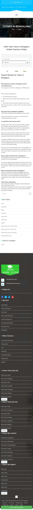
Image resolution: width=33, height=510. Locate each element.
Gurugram (3, 213)
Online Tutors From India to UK (8, 229)
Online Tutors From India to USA (9, 226)
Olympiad (3, 362)
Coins (2, 347)
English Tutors (4, 483)
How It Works (4, 351)
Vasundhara (4, 216)
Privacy (12, 505)
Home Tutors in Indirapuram (7, 452)
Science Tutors (4, 472)
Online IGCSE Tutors (6, 235)
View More (4, 399)
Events (26, 502)
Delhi (2, 203)
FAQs (21, 505)
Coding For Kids (4, 358)
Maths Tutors (4, 469)
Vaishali (3, 222)
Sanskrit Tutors (4, 490)
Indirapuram (4, 219)
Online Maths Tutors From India (9, 232)
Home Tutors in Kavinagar (6, 455)
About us (5, 502)
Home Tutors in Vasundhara (7, 459)
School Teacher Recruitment (7, 340)
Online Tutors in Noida (6, 375)
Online (16, 71)
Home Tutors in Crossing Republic (8, 445)
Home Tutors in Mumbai (6, 428)
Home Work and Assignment (7, 323)
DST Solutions (24, 500)
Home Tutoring (4, 305)
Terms (16, 505)
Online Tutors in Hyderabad (7, 389)
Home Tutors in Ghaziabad (6, 410)
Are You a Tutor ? (22, 7)
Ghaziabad (3, 206)
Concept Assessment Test (6, 319)
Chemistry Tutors (4, 480)
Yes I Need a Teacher (16, 507)
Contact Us (5, 505)
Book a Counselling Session (7, 315)
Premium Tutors (4, 344)
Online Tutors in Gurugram (6, 386)
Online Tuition (4, 312)
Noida (2, 210)
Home (13, 29)
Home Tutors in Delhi (5, 413)
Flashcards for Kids (5, 326)
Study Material (4, 330)
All (7, 71)
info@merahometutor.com (13, 283)
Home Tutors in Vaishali (6, 448)
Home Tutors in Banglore (6, 424)
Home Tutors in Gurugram (6, 417)
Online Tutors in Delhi (5, 382)
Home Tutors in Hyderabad (6, 420)
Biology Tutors (4, 487)
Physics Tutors (4, 476)
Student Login (19, 502)
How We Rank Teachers (6, 354)
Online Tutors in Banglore (6, 393)
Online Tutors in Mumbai (6, 396)
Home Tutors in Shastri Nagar (7, 441)
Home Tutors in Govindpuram (7, 437)
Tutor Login (11, 502)
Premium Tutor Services (6, 308)
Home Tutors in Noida (5, 406)
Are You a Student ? (9, 7)
